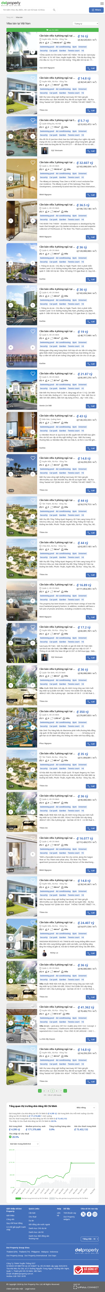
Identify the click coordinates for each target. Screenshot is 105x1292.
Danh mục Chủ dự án (37, 1228)
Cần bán (32, 1213)
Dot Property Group (14, 1255)
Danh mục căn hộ (36, 1232)
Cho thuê (32, 1216)
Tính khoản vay (70, 1213)
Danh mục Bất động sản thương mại (39, 1237)
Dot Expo (52, 1255)
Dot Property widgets (69, 1218)
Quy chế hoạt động (14, 1223)
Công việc (10, 1219)
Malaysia (45, 1252)
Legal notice (30, 1289)
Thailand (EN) (12, 1252)
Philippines (35, 1252)
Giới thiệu (10, 1215)
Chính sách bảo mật (14, 1289)
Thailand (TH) (24, 1252)
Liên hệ (58, 1214)
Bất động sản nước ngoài (39, 1224)
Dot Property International (35, 1255)
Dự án (31, 1220)
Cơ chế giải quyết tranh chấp (16, 1228)
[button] (101, 3)
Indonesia (54, 1252)
